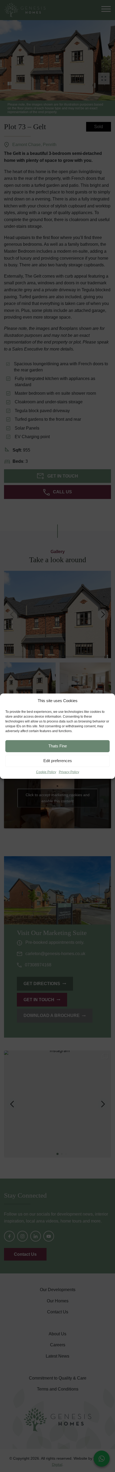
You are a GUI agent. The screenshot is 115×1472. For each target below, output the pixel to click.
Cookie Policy (46, 772)
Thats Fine (57, 746)
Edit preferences (57, 760)
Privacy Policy (69, 772)
